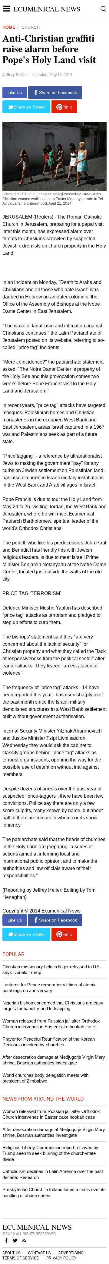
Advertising (71, 1253)
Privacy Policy (61, 1258)
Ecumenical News (47, 8)
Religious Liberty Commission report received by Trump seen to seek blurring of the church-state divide (50, 1153)
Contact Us (39, 1253)
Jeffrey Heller (14, 75)
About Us (11, 1253)
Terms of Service (20, 1258)
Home (8, 27)
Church (30, 27)
